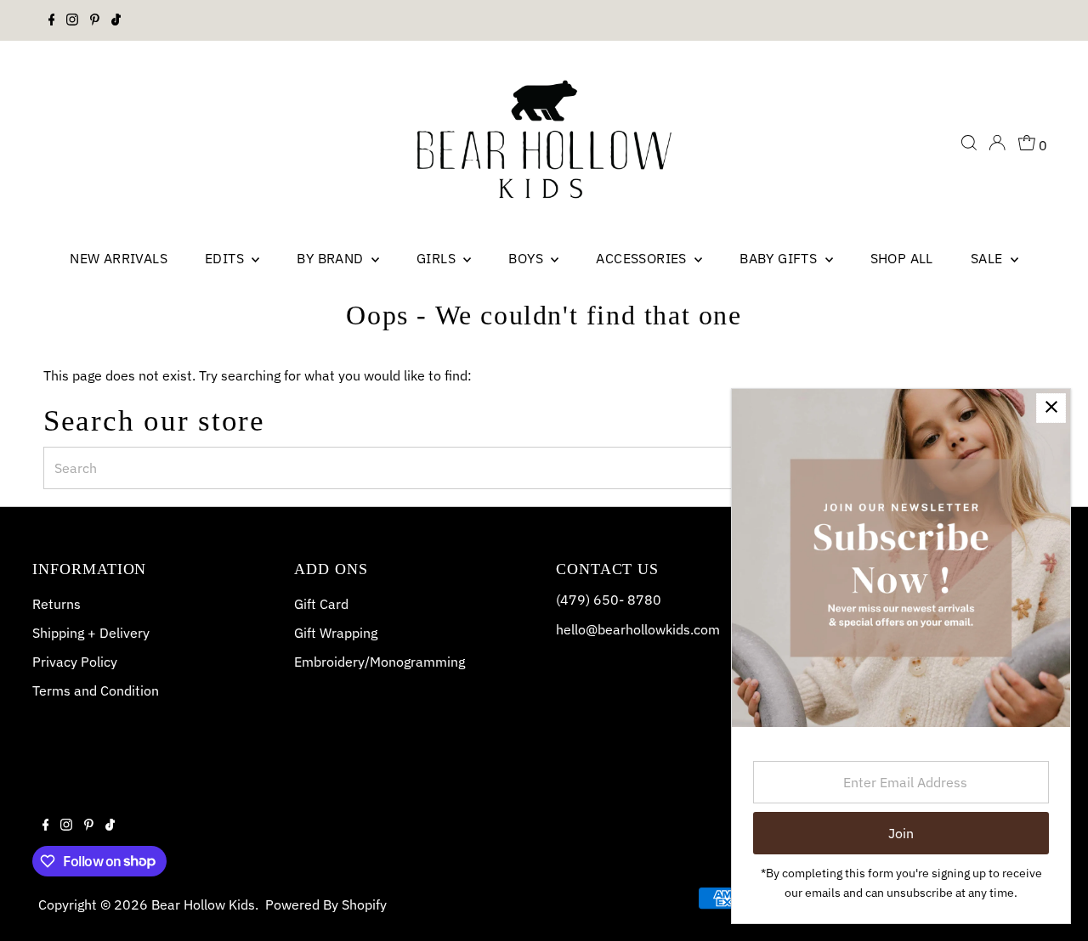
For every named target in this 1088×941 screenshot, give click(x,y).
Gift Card (321, 603)
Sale (988, 258)
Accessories (643, 258)
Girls (437, 258)
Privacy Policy (74, 661)
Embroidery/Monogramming (379, 661)
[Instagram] (72, 20)
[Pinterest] (95, 20)
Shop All (901, 258)
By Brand (332, 258)
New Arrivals (118, 258)
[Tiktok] (116, 20)
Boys (527, 258)
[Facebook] (52, 20)
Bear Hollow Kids (203, 904)
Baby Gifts (780, 258)
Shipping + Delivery (91, 632)
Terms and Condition (95, 690)
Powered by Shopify (326, 904)
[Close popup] (1051, 408)
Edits (226, 258)
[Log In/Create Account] (997, 142)
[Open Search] (969, 142)
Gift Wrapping (335, 632)
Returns (56, 603)
